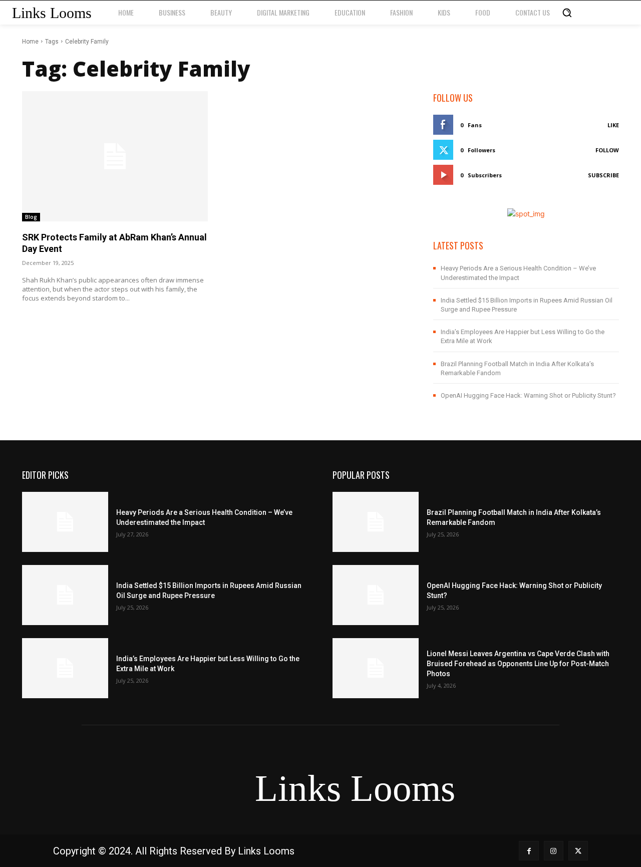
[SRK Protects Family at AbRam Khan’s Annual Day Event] (115, 156)
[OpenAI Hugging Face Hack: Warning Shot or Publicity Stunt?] (376, 595)
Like (613, 125)
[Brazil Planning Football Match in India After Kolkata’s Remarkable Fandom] (376, 522)
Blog (31, 216)
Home (30, 41)
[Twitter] (578, 850)
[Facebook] (528, 850)
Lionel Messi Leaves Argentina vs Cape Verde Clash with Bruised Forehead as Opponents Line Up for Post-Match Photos (518, 663)
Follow (607, 150)
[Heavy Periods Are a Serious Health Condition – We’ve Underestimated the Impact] (65, 522)
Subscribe (603, 175)
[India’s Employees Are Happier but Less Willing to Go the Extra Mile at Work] (65, 668)
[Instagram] (553, 850)
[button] (567, 13)
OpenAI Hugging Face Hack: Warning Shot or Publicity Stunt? (528, 395)
